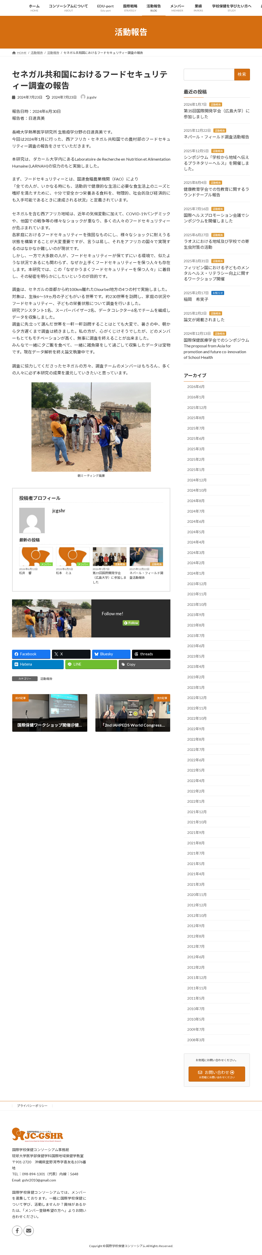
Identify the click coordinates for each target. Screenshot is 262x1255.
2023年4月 (196, 666)
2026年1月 (196, 397)
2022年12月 (197, 697)
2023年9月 (196, 614)
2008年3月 (196, 1039)
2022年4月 (196, 780)
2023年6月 (196, 646)
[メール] (29, 1231)
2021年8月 (196, 842)
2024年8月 (196, 501)
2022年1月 (196, 801)
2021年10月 (197, 822)
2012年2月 (196, 967)
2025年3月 (196, 449)
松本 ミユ (63, 573)
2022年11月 (197, 708)
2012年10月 (197, 915)
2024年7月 (196, 511)
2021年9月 (196, 832)
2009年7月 (196, 1029)
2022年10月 (197, 718)
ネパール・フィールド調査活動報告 (146, 575)
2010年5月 (196, 1019)
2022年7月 (196, 749)
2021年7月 (196, 853)
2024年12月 (197, 480)
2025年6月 (196, 438)
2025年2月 (196, 459)
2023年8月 (196, 625)
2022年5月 (196, 770)
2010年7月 (196, 1009)
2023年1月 (196, 687)
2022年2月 (196, 791)
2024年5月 (196, 531)
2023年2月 (196, 677)
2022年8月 (196, 739)
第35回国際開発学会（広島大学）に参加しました (109, 577)
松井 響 (25, 573)
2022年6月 (196, 759)
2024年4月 (196, 542)
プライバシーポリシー (32, 1106)
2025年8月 (196, 418)
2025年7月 (196, 428)
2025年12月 (197, 407)
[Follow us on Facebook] (17, 1231)
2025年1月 (196, 469)
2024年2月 (196, 563)
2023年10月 (197, 604)
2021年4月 (196, 874)
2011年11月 (197, 988)
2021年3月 (196, 884)
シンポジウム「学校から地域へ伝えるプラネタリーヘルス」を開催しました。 (216, 163)
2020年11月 (197, 894)
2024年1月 (196, 573)
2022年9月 (196, 729)
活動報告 (120, 564)
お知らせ (218, 292)
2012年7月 (196, 946)
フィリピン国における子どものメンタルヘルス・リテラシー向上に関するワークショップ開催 (216, 273)
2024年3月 (196, 552)
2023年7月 (196, 635)
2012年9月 (196, 926)
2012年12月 (197, 905)
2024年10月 (197, 490)
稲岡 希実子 (196, 299)
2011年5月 (196, 998)
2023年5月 (196, 656)
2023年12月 (197, 583)
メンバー (46, 564)
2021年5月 (196, 863)
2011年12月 (197, 977)
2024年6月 (196, 521)
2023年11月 (197, 594)
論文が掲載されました (204, 319)
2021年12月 (197, 811)
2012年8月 (196, 936)
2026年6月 (196, 386)
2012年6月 (196, 957)
